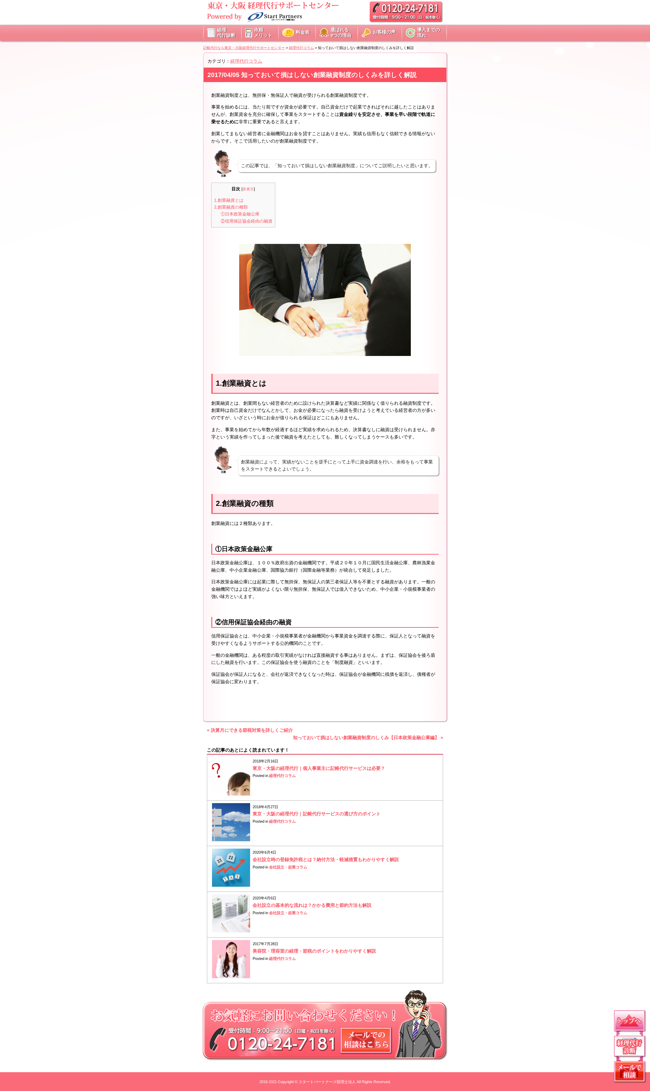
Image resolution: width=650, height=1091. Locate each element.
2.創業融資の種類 (231, 207)
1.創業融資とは (228, 200)
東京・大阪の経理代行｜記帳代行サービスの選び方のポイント (317, 813)
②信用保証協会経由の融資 (246, 221)
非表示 (248, 189)
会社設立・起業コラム (288, 867)
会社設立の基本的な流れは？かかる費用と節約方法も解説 (312, 905)
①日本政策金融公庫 (240, 214)
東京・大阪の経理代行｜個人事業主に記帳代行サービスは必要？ (319, 768)
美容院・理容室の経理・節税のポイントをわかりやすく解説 (314, 951)
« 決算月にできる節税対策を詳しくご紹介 (250, 730)
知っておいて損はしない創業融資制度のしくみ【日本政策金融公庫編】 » (368, 737)
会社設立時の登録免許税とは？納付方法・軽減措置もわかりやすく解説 (326, 859)
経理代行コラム (246, 61)
